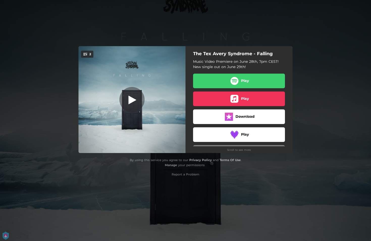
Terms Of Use (230, 160)
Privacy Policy (200, 160)
